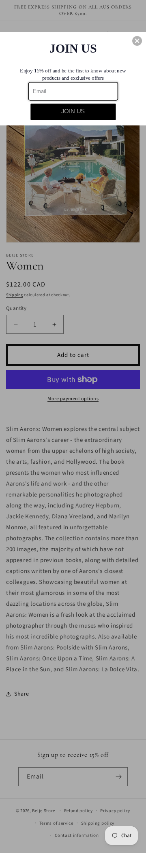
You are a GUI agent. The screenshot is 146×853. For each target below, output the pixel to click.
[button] (137, 41)
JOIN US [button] (73, 111)
